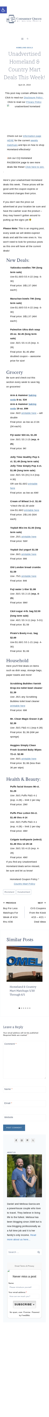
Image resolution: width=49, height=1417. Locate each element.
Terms (22, 1266)
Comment (10, 1044)
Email (8, 1103)
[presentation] (24, 964)
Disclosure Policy (33, 97)
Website (8, 1117)
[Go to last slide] (11, 976)
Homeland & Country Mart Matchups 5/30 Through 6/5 (23, 990)
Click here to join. (34, 167)
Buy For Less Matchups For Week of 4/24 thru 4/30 (10, 912)
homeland (9, 892)
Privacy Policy (33, 102)
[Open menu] (22, 39)
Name (8, 1089)
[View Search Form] (27, 38)
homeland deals (24, 48)
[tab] (19, 1008)
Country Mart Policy (24, 884)
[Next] (38, 976)
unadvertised (24, 892)
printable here (28, 413)
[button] (3, 10)
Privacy (31, 1266)
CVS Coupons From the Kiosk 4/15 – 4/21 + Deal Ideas (37, 912)
